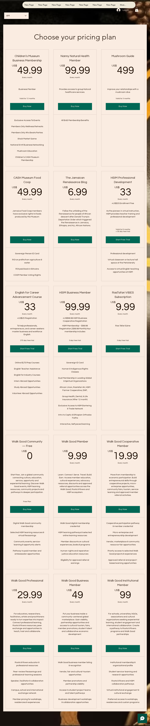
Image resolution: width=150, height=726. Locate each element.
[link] (136, 10)
